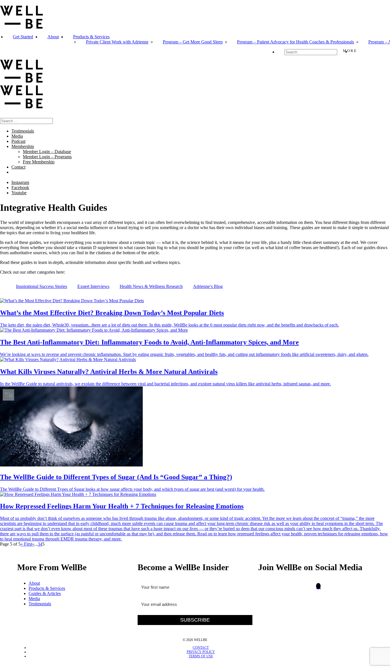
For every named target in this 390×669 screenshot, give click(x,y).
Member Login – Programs (47, 156)
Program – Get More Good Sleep (193, 41)
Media (17, 136)
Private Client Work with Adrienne (117, 41)
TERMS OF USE (201, 656)
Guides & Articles (45, 593)
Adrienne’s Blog (208, 286)
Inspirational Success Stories (41, 286)
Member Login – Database (47, 151)
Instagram (20, 182)
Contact (18, 167)
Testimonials (22, 131)
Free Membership (39, 161)
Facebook (20, 187)
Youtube (19, 192)
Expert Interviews (93, 286)
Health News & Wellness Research (151, 286)
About (53, 36)
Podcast (18, 141)
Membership (22, 146)
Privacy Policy (201, 652)
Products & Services (91, 36)
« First (26, 544)
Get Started (23, 36)
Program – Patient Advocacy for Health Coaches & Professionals (295, 41)
